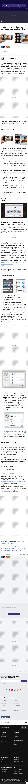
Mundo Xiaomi (4, 741)
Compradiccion (4, 763)
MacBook (16, 710)
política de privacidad (18, 683)
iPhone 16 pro (20, 671)
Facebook (2, 47)
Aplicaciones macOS (10, 554)
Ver (15, 613)
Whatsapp (14, 20)
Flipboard (7, 47)
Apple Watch (17, 705)
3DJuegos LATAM (18, 769)
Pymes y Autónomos (18, 761)
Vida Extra (16, 736)
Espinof (15, 744)
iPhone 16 (13, 671)
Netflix (22, 20)
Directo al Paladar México (6, 775)
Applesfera (3, 738)
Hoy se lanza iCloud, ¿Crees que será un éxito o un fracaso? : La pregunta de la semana (13, 550)
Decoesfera (3, 761)
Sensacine (16, 742)
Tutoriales (16, 700)
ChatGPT (4, 20)
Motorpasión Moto (18, 752)
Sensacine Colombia (18, 773)
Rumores (3, 708)
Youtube (12, 690)
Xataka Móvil (4, 736)
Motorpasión (17, 751)
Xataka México (4, 769)
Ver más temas (5, 717)
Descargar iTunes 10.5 (8, 158)
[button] (10, 58)
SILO (9, 20)
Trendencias (3, 759)
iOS (17, 554)
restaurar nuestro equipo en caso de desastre (13, 481)
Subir (23, 727)
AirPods (16, 703)
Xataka (2, 734)
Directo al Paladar (4, 751)
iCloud (12, 546)
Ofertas (16, 708)
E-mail (9, 47)
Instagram (15, 690)
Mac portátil (4, 703)
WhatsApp (3, 710)
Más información (15, 782)
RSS (17, 690)
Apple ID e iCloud (19, 546)
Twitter (4, 47)
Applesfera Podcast (5, 700)
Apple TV (3, 705)
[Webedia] (5, 728)
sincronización (23, 554)
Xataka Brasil (4, 771)
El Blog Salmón (17, 759)
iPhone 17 (3, 713)
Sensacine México (18, 771)
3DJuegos (16, 734)
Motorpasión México (18, 775)
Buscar (26, 722)
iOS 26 (15, 713)
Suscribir (24, 680)
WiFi (18, 20)
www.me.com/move (18, 232)
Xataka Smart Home (5, 739)
